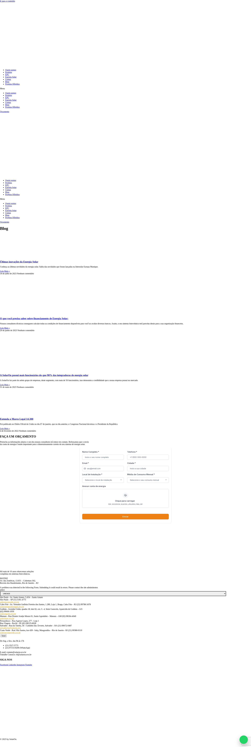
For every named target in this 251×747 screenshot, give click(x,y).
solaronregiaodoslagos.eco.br (12, 607)
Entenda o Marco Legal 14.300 (16, 419)
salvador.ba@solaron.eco (10, 628)
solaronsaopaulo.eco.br (9, 602)
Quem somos (10, 70)
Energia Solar (10, 77)
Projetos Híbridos (12, 84)
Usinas (8, 79)
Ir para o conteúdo (7, 1)
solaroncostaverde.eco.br (10, 633)
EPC (7, 75)
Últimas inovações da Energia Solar (19, 261)
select (2, 590)
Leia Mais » (5, 271)
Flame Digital (21, 744)
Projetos (8, 72)
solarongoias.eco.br (8, 614)
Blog (7, 82)
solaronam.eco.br (7, 618)
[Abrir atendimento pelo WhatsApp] (243, 739)
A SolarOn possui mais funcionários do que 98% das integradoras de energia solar (44, 375)
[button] (125, 88)
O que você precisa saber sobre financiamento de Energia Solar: (34, 318)
